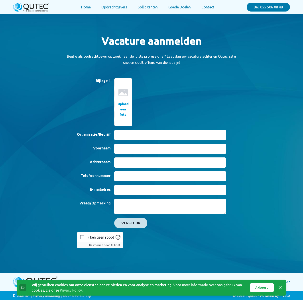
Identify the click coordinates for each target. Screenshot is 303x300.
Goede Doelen (179, 7)
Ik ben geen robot (100, 237)
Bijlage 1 (103, 81)
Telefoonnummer (96, 176)
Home (86, 7)
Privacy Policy (71, 290)
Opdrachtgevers (114, 7)
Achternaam (100, 162)
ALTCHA (115, 245)
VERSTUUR (130, 223)
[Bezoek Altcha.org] (118, 237)
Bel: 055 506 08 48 (268, 7)
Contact (207, 7)
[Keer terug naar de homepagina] (31, 7)
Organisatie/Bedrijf (94, 134)
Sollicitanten (148, 7)
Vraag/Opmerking (95, 203)
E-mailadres (100, 189)
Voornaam (102, 148)
